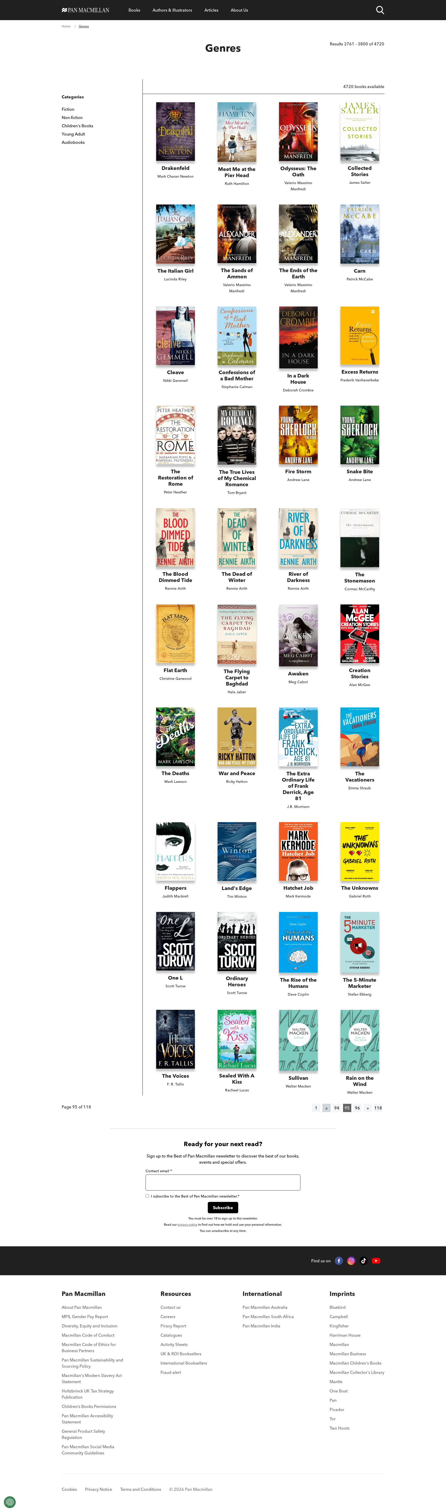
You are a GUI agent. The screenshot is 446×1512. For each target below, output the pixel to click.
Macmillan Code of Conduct (88, 1335)
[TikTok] (364, 1261)
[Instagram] (351, 1261)
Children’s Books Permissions (89, 1406)
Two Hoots (339, 1428)
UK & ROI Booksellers (181, 1353)
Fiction (68, 109)
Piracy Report (173, 1325)
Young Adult (73, 134)
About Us (239, 10)
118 (378, 1108)
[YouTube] (376, 1261)
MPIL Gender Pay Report (85, 1316)
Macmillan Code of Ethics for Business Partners (89, 1347)
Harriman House (345, 1335)
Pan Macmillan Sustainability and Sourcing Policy (92, 1363)
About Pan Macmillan (82, 1307)
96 (357, 1108)
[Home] (85, 10)
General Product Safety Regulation (83, 1434)
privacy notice (187, 1224)
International (262, 1293)
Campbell (339, 1316)
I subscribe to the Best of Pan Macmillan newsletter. (195, 1196)
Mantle (336, 1381)
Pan (333, 1400)
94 (336, 1108)
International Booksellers (184, 1363)
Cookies (69, 1489)
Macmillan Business (348, 1353)
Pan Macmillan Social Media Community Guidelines (88, 1449)
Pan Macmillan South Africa (268, 1316)
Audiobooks (73, 142)
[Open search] (380, 10)
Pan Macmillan (84, 1293)
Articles (211, 10)
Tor (333, 1418)
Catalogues (171, 1335)
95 (347, 1108)
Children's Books (77, 125)
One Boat (339, 1390)
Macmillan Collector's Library (357, 1372)
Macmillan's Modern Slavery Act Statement (92, 1378)
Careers (168, 1316)
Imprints (342, 1293)
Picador (337, 1409)
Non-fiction (72, 117)
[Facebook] (339, 1261)
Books (134, 10)
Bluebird (338, 1307)
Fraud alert (171, 1372)
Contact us (170, 1307)
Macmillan (339, 1344)
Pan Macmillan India (261, 1325)
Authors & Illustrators (172, 10)
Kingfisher (339, 1325)
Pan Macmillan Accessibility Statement (87, 1418)
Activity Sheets (174, 1344)
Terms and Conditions (140, 1489)
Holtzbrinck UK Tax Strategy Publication (88, 1394)
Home (66, 26)
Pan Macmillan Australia (265, 1307)
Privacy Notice (98, 1489)
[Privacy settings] (10, 1502)
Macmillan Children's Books (355, 1363)
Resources (176, 1293)
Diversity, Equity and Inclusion (89, 1325)
